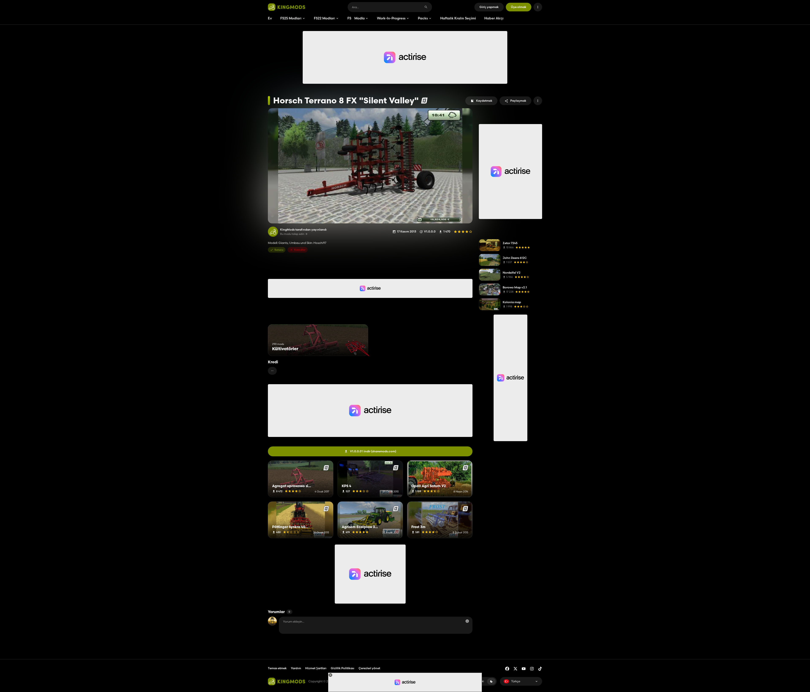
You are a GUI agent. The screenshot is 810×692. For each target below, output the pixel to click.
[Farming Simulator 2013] (424, 100)
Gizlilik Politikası (342, 668)
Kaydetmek (484, 101)
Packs (423, 18)
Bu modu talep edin (292, 233)
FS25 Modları (290, 18)
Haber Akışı (494, 18)
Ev (270, 18)
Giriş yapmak (489, 7)
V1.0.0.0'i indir (373, 451)
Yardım (296, 668)
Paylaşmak (518, 101)
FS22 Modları (324, 18)
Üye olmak (518, 7)
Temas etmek (277, 668)
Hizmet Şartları (316, 668)
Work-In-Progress (391, 18)
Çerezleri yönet (369, 668)
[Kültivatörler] (357, 348)
